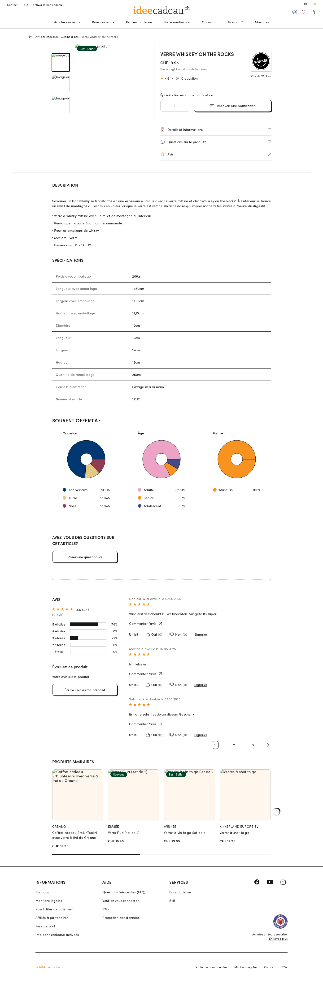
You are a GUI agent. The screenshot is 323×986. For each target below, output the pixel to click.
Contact (12, 5)
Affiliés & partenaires (51, 917)
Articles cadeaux (67, 22)
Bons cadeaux (103, 22)
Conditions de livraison (191, 69)
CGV (105, 909)
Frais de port (45, 926)
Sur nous (42, 892)
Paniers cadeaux (139, 22)
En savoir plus (278, 938)
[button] (165, 105)
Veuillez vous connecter (120, 900)
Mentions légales (48, 900)
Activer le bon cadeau (47, 5)
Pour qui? (235, 22)
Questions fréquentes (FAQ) (123, 892)
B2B (172, 900)
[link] (61, 62)
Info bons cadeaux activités (57, 934)
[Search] (303, 12)
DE (306, 4)
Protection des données (120, 917)
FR (314, 4)
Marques (262, 22)
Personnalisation (177, 22)
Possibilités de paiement (54, 909)
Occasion (209, 22)
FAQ (25, 5)
